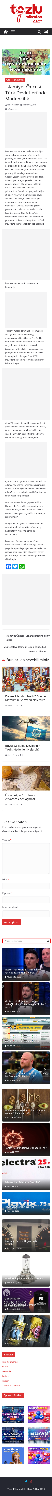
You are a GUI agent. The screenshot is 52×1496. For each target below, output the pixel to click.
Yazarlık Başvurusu (11, 1385)
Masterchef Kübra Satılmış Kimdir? (23, 969)
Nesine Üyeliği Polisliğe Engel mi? (22, 1041)
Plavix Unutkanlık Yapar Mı (19, 1206)
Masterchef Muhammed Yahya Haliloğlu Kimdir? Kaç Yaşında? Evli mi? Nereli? (25, 1004)
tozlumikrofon (13, 105)
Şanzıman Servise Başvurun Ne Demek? (21, 1243)
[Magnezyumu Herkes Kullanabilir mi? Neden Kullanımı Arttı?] (26, 1105)
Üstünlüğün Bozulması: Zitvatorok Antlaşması (20, 797)
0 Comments (13, 109)
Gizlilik (5, 1366)
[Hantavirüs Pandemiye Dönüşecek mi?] (26, 1139)
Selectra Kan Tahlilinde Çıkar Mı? (22, 1182)
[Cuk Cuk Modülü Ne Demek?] (26, 1300)
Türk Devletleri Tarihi (15, 80)
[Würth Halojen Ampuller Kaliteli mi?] (26, 1270)
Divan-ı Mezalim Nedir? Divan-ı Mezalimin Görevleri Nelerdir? (25, 698)
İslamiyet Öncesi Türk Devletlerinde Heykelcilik (28, 637)
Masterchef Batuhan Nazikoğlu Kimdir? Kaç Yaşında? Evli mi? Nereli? (26, 1075)
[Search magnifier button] (48, 941)
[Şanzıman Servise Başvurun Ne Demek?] (26, 1235)
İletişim (5, 1376)
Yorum (7, 840)
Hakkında (6, 1371)
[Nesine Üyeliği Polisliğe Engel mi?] (26, 1033)
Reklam (5, 1380)
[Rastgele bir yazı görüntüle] (46, 31)
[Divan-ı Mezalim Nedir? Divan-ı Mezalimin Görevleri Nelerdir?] (26, 668)
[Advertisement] (26, 130)
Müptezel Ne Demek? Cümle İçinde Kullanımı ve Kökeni (24, 649)
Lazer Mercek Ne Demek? (18, 1339)
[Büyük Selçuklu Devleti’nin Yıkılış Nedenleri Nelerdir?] (26, 718)
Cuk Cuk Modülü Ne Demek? (20, 1304)
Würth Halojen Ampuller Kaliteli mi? (24, 1278)
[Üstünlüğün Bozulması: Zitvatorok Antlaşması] (26, 767)
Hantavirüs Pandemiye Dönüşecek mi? (26, 1147)
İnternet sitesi (9, 907)
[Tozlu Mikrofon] (5, 31)
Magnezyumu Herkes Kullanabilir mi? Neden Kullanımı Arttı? (25, 1112)
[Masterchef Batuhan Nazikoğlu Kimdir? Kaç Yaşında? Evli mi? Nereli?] (26, 1067)
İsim (5, 879)
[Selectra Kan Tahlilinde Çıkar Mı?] (26, 1174)
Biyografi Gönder (10, 1361)
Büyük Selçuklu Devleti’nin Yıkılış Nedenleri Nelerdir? (22, 747)
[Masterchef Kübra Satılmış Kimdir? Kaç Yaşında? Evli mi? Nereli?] (26, 964)
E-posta (7, 893)
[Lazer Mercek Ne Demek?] (26, 1331)
